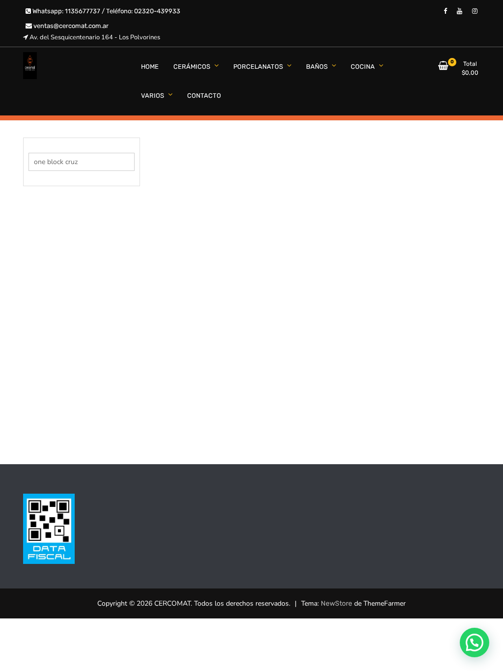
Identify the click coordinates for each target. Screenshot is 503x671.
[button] (474, 642)
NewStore (336, 603)
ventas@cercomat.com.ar (70, 25)
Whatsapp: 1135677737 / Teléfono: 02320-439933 (105, 11)
